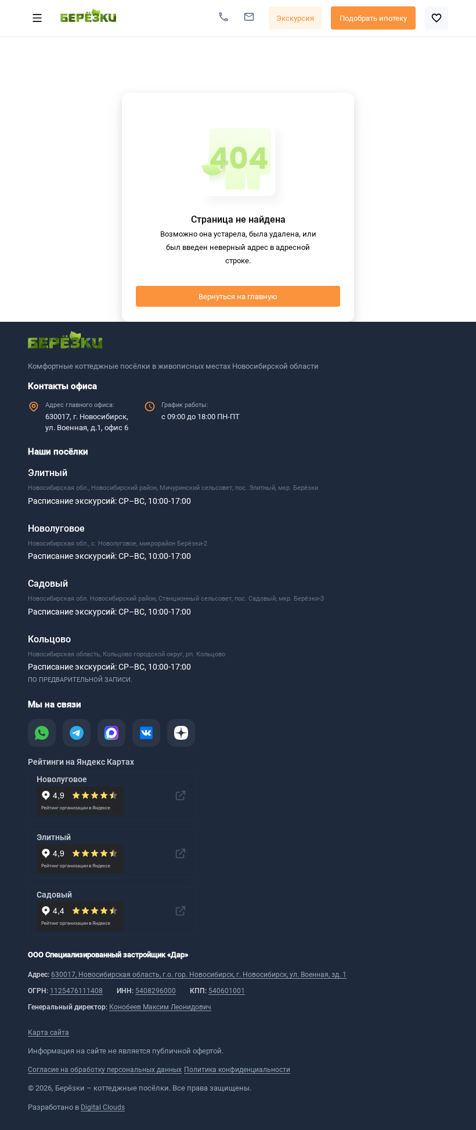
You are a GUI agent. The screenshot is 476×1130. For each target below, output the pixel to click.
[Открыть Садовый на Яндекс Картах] (180, 910)
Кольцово (49, 639)
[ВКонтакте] (146, 733)
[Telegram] (77, 733)
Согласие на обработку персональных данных (105, 1070)
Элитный (47, 472)
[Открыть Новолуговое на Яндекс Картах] (180, 795)
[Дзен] (181, 733)
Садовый (48, 583)
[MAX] (111, 733)
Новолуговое (56, 528)
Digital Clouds (103, 1107)
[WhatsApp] (42, 733)
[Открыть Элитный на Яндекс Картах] (180, 853)
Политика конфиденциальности (237, 1070)
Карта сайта (48, 1033)
